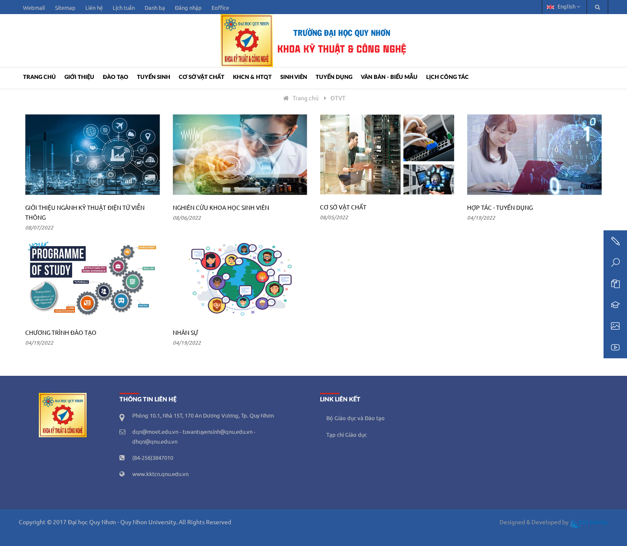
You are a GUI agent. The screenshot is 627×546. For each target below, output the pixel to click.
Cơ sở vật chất (201, 77)
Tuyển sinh (153, 77)
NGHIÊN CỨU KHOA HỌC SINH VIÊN (221, 208)
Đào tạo (115, 77)
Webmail (34, 8)
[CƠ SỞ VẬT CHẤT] (387, 154)
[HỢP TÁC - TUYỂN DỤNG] (534, 154)
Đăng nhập (188, 8)
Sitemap (65, 8)
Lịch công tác (447, 77)
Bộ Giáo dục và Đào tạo (355, 418)
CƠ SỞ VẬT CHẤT (343, 208)
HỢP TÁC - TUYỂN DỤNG (500, 208)
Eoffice (220, 8)
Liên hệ (94, 8)
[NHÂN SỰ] (240, 279)
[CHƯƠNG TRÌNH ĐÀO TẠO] (92, 279)
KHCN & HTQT (252, 77)
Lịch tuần (124, 8)
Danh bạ (155, 8)
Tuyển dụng (334, 77)
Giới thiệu (79, 77)
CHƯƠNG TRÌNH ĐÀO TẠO (60, 333)
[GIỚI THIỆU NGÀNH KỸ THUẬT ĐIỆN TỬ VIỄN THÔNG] (92, 154)
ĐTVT (338, 99)
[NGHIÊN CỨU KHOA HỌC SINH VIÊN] (240, 154)
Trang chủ (39, 77)
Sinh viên (293, 77)
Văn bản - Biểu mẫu (389, 77)
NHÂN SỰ (185, 333)
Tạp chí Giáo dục (346, 435)
